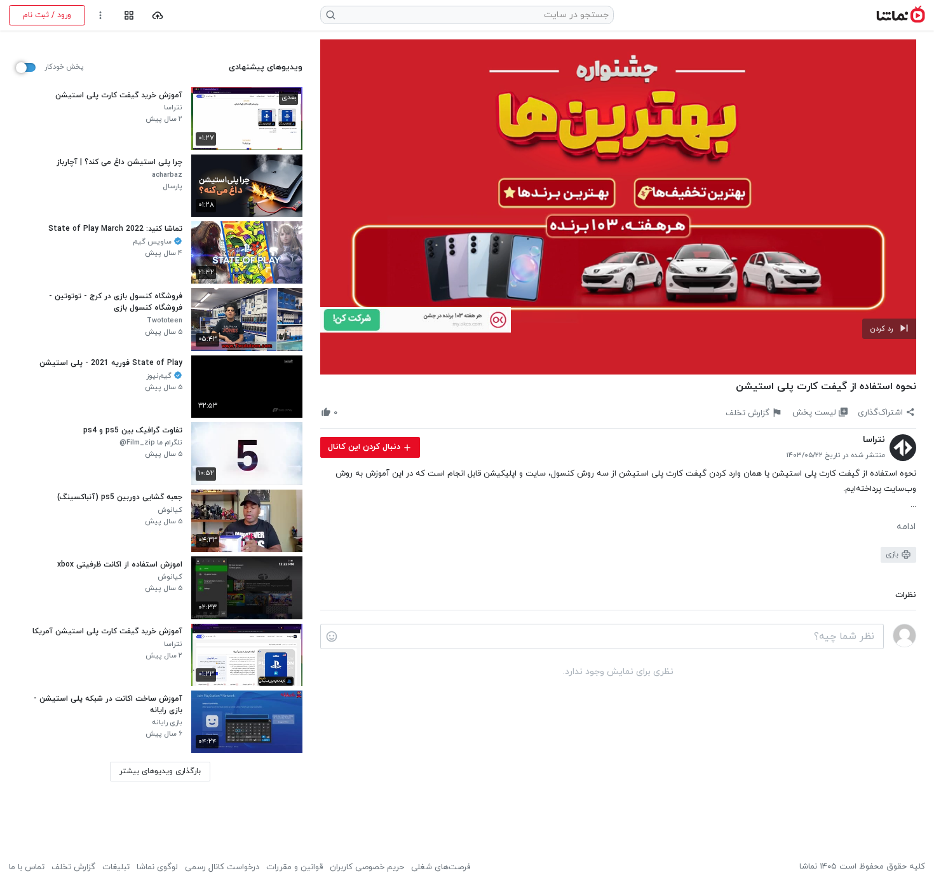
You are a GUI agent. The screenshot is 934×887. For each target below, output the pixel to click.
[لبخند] (331, 636)
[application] (618, 207)
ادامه (906, 527)
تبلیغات (116, 867)
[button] (889, 329)
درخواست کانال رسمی (222, 867)
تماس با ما (26, 867)
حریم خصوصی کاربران (367, 867)
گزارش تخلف (73, 867)
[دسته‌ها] (129, 15)
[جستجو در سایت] (331, 15)
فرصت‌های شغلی (440, 867)
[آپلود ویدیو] (158, 15)
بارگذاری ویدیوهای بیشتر (160, 771)
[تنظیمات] (101, 15)
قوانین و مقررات (294, 867)
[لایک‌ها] (347, 412)
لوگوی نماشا (157, 867)
